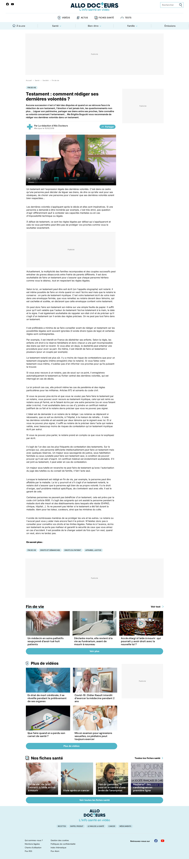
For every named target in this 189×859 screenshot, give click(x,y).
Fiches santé (106, 17)
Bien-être (93, 25)
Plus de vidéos (45, 663)
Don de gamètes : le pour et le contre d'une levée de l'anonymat (112, 787)
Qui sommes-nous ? (34, 840)
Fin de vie (55, 80)
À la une (20, 25)
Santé (55, 25)
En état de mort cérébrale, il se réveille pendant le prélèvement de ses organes (47, 698)
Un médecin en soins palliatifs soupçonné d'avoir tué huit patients (46, 641)
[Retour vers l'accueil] (94, 6)
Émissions (170, 25)
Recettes (62, 826)
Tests (128, 17)
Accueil (29, 80)
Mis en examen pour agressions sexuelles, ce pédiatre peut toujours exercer (93, 736)
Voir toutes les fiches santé (94, 800)
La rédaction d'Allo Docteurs (53, 125)
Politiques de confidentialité (63, 844)
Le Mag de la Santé (96, 826)
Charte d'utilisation (33, 847)
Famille (131, 25)
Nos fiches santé (47, 758)
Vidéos (66, 17)
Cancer (111, 826)
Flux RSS (28, 851)
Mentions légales (32, 844)
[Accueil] (94, 815)
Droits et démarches (50, 550)
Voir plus (94, 651)
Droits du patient (72, 550)
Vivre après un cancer (76, 790)
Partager (109, 126)
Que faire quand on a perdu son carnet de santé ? (46, 734)
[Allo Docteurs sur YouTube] (12, 4)
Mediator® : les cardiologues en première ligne (142, 787)
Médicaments (125, 826)
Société (46, 80)
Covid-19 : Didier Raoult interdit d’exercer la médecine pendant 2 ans (94, 698)
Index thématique (58, 847)
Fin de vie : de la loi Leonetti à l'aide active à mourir (41, 787)
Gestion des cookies (60, 840)
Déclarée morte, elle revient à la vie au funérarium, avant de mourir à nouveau (93, 641)
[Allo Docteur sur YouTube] (162, 841)
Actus (84, 17)
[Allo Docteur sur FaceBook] (7, 4)
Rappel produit (76, 826)
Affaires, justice (93, 550)
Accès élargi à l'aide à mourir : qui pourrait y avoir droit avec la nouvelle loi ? (141, 641)
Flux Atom (55, 851)
